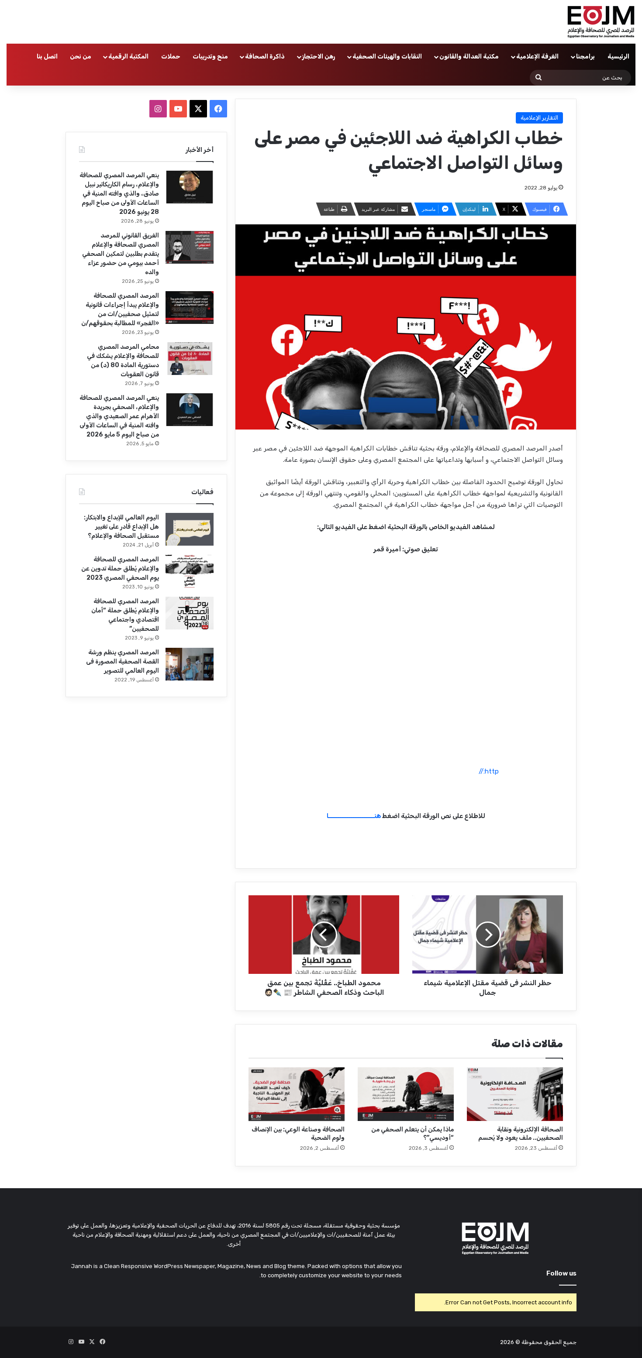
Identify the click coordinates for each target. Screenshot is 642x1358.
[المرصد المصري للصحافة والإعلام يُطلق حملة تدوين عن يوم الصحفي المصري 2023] (190, 571)
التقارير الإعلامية (539, 117)
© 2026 (510, 1342)
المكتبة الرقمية (128, 56)
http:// (489, 771)
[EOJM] (601, 21)
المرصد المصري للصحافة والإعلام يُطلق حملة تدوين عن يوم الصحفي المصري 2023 (120, 568)
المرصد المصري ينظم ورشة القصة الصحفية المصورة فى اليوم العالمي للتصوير (122, 661)
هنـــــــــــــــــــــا (354, 816)
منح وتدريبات (210, 56)
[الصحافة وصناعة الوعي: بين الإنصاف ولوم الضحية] (297, 1094)
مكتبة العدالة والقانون (469, 56)
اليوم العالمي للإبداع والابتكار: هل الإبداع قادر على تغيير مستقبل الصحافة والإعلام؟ (121, 527)
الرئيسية (618, 56)
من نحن (80, 56)
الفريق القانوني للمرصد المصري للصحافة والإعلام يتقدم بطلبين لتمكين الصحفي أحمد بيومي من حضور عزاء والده (120, 254)
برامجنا (585, 56)
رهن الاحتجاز (318, 56)
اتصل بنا (47, 56)
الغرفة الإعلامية (537, 56)
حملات (170, 56)
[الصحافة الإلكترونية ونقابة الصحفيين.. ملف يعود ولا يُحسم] (515, 1094)
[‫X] (198, 108)
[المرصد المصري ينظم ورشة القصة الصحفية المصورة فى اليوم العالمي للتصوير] (190, 664)
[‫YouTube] (178, 108)
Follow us (561, 1273)
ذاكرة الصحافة (265, 56)
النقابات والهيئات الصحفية (387, 56)
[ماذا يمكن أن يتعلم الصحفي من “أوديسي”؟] (406, 1094)
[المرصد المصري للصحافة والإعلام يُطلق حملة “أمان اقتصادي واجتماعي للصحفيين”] (190, 613)
